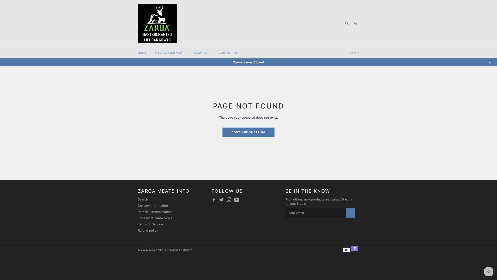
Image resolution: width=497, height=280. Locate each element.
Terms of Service (150, 224)
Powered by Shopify (180, 249)
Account (354, 52)
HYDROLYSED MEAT (169, 52)
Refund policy (148, 230)
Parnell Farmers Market (155, 212)
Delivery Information (153, 205)
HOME (142, 52)
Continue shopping (248, 132)
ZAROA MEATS (157, 249)
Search (143, 199)
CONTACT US (228, 52)
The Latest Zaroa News (155, 218)
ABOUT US (200, 52)
